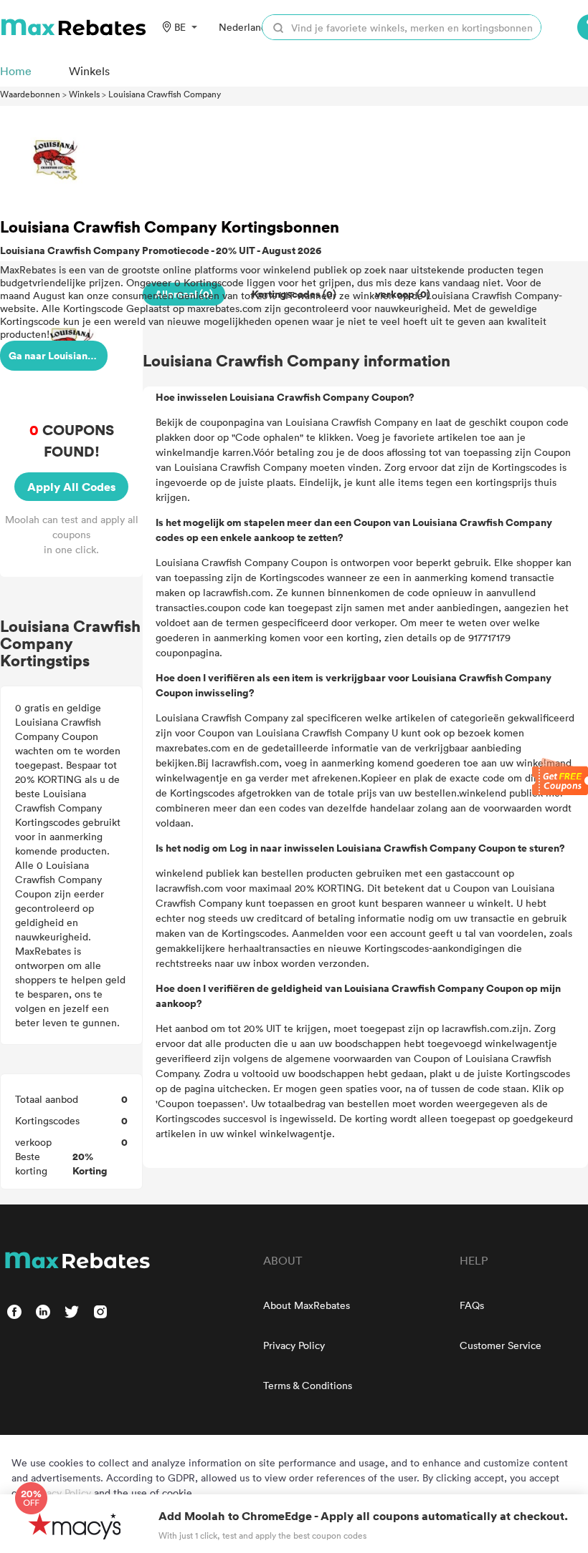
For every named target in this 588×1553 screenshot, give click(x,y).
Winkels (84, 93)
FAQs (472, 1305)
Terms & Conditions (307, 1385)
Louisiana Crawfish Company (164, 93)
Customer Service (500, 1345)
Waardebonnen (30, 93)
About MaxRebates (306, 1305)
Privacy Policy (294, 1345)
